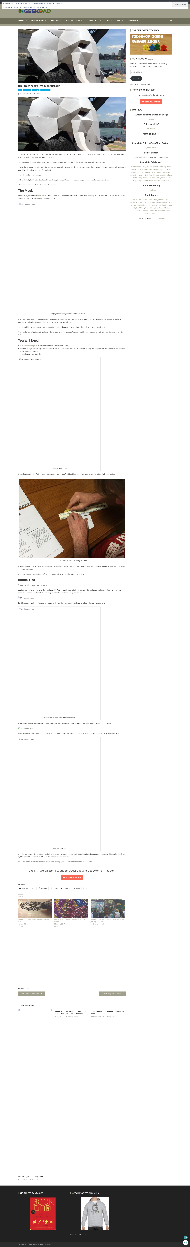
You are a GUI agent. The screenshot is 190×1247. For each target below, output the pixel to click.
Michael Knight (162, 205)
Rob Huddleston (142, 205)
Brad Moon (140, 208)
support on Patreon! (157, 218)
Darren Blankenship (149, 200)
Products (55, 21)
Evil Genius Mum (41, 94)
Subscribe (136, 79)
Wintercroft (41, 196)
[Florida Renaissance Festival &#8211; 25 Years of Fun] (108, 908)
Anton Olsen (149, 208)
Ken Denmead (151, 119)
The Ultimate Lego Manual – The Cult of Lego (107, 1012)
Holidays (35, 90)
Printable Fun (45, 90)
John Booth (161, 200)
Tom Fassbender (162, 202)
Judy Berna (111, 1017)
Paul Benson (136, 200)
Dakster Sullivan (73, 1017)
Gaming (21, 21)
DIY (20, 90)
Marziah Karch (36, 1180)
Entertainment (37, 21)
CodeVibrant (46, 1245)
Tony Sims (153, 211)
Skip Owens (159, 208)
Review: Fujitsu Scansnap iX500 (30, 1177)
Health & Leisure (73, 21)
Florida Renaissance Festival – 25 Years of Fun (107, 919)
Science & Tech (93, 21)
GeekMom (27, 90)
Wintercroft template (29, 346)
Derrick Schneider (142, 211)
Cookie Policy (44, 7)
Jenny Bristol (151, 148)
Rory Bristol (140, 202)
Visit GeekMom (133, 21)
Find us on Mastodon (78, 1234)
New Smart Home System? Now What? (33, 994)
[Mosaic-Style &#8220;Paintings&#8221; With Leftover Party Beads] (71, 908)
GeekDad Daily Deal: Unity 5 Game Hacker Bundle (113, 994)
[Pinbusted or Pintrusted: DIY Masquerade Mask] (35, 908)
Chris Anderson (151, 190)
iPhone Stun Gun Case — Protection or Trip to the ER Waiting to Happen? (70, 1012)
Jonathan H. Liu (139, 157)
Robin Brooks (150, 202)
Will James (152, 205)
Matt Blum (151, 129)
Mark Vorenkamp (151, 213)
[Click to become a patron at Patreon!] (72, 877)
